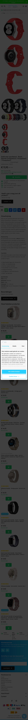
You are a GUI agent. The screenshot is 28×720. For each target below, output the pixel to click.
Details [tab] (14, 346)
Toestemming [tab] (5, 346)
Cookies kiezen (13, 376)
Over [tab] (23, 346)
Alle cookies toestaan (14, 371)
